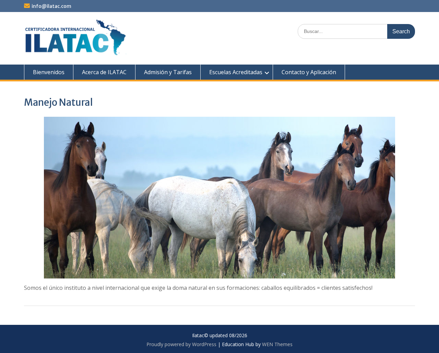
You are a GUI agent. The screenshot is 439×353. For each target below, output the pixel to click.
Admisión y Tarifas (168, 72)
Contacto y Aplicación (309, 72)
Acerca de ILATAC (104, 72)
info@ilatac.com (51, 6)
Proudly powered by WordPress (181, 344)
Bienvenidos (48, 72)
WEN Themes (277, 344)
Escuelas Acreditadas (235, 72)
